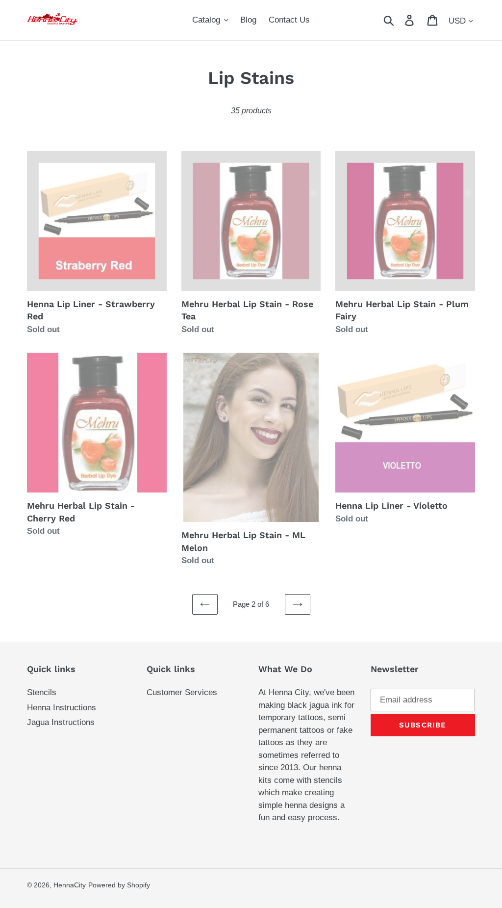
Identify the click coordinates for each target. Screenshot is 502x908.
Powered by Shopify (119, 885)
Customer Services (182, 692)
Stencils (41, 692)
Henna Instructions (61, 707)
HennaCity (69, 885)
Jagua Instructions (61, 722)
